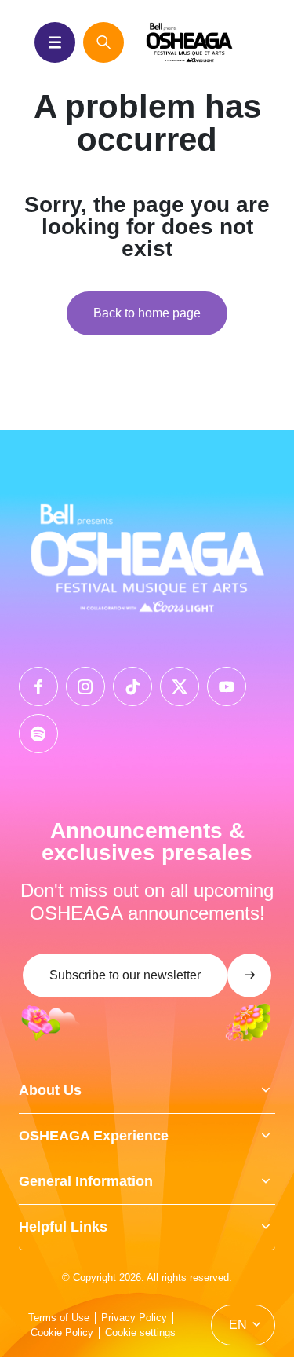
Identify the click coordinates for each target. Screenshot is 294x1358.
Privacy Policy (134, 1317)
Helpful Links (63, 1227)
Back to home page (147, 313)
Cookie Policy (62, 1332)
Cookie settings (140, 1332)
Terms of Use (58, 1317)
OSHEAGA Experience (94, 1136)
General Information (86, 1181)
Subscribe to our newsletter (125, 975)
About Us (50, 1090)
